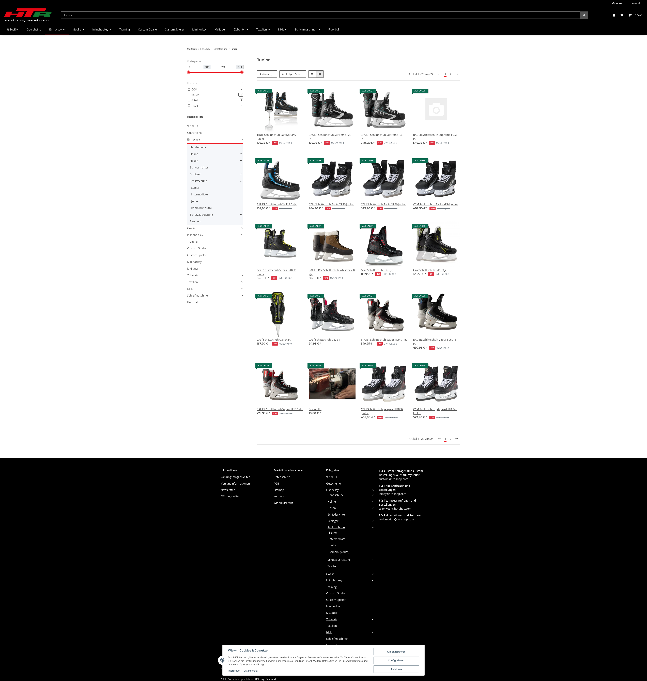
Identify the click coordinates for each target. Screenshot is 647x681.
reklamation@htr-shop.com (396, 519)
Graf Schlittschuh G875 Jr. (325, 340)
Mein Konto (619, 3)
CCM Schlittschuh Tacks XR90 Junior (435, 204)
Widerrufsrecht (283, 503)
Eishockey (193, 139)
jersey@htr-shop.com (392, 494)
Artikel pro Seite (291, 74)
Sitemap (279, 490)
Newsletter (228, 490)
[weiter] (456, 74)
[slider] (188, 72)
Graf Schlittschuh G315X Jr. (274, 340)
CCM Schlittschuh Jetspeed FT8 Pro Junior (435, 411)
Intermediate (199, 194)
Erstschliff (315, 409)
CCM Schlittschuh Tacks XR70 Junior (331, 204)
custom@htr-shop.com (393, 479)
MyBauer (192, 268)
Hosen (194, 161)
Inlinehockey (195, 235)
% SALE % (193, 126)
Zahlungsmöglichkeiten (235, 477)
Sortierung (265, 74)
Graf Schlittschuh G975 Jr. (377, 270)
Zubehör (192, 275)
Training (192, 241)
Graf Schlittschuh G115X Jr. (430, 270)
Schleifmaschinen (198, 295)
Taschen (195, 221)
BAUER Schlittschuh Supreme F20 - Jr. (331, 137)
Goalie (191, 228)
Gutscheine (194, 133)
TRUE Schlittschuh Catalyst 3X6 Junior (276, 137)
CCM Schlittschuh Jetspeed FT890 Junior (382, 411)
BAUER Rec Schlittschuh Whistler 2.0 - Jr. (332, 272)
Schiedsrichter (199, 167)
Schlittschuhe (198, 181)
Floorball (192, 302)
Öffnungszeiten (230, 496)
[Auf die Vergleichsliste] (341, 366)
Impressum (234, 670)
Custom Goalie (196, 248)
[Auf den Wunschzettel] (349, 366)
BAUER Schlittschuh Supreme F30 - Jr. (383, 137)
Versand (271, 679)
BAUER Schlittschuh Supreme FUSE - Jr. (436, 137)
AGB (276, 483)
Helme (194, 154)
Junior (195, 201)
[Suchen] (584, 15)
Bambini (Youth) (201, 208)
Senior (195, 188)
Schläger (195, 174)
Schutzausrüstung (201, 214)
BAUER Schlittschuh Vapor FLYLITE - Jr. (435, 342)
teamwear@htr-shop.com (395, 508)
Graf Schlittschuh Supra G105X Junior (276, 272)
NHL (190, 289)
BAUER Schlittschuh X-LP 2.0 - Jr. (277, 204)
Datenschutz (251, 670)
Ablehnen (396, 669)
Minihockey (194, 262)
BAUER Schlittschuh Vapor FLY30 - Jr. (280, 409)
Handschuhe (198, 147)
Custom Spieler (197, 255)
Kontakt (637, 3)
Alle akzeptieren (396, 651)
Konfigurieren (396, 660)
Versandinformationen (235, 483)
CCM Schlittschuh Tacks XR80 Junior (383, 204)
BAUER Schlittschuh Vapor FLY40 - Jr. (384, 340)
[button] (614, 15)
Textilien (192, 282)
